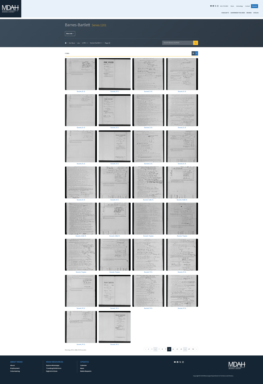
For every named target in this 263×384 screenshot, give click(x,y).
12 (177, 349)
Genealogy (239, 6)
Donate (254, 6)
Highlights (225, 13)
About (12, 365)
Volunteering (15, 371)
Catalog (255, 13)
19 (189, 349)
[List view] (196, 53)
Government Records (238, 13)
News (232, 6)
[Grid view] (193, 53)
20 (193, 349)
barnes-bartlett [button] (95, 43)
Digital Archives (51, 371)
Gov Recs (72, 43)
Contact (247, 6)
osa (78, 43)
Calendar (83, 365)
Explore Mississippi (52, 365)
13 (181, 349)
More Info (69, 33)
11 (173, 349)
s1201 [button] (84, 43)
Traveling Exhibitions (53, 368)
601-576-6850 (224, 6)
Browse (249, 13)
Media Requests (85, 371)
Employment (15, 368)
